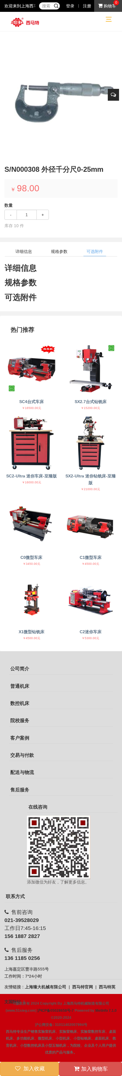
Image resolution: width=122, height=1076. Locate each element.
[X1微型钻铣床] (31, 599)
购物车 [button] (109, 6)
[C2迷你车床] (90, 599)
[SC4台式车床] (31, 368)
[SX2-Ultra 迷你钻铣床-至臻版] (90, 443)
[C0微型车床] (31, 524)
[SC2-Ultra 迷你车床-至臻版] (31, 443)
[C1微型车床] (90, 524)
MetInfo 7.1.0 (106, 1010)
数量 (8, 205)
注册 (87, 6)
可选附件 (94, 251)
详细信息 (23, 251)
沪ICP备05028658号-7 (55, 1010)
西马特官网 (83, 986)
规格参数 (59, 251)
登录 (70, 6)
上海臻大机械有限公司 (46, 986)
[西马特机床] (25, 22)
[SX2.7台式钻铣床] (90, 368)
